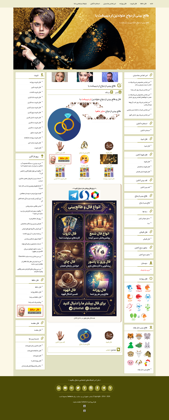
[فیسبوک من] (97, 388)
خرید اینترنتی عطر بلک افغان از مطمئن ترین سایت (32, 263)
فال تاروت (133, 3)
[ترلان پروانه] (85, 77)
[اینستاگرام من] (90, 388)
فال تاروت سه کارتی (34, 102)
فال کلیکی (146, 239)
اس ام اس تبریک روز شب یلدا (140, 89)
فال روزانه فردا (36, 360)
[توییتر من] (78, 388)
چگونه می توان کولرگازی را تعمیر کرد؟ (31, 172)
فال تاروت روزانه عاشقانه (32, 137)
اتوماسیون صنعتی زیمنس (32, 238)
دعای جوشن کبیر (144, 218)
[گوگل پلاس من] (71, 388)
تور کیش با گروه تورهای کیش (31, 228)
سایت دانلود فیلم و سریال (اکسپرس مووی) (33, 250)
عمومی (108, 350)
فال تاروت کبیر (36, 87)
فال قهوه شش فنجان (143, 171)
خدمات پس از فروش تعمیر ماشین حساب (31, 179)
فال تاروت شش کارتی (34, 117)
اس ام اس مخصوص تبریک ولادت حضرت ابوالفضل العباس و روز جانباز (140, 96)
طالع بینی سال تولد (143, 369)
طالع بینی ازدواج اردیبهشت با (102, 85)
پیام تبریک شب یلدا (34, 302)
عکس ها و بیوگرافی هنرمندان (31, 365)
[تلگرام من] (103, 388)
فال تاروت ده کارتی (34, 127)
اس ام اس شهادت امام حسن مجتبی (138, 109)
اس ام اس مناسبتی (109, 3)
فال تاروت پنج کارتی (34, 112)
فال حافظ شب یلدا (35, 297)
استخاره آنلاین (95, 3)
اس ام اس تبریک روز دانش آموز (139, 114)
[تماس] (84, 388)
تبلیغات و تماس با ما (80, 3)
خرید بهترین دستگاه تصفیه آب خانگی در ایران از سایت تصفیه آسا (32, 164)
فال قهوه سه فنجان (143, 166)
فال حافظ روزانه (36, 292)
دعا (148, 223)
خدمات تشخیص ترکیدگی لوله (31, 243)
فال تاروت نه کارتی (35, 122)
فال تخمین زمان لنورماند (33, 345)
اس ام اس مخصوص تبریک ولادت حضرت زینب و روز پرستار (140, 83)
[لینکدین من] (58, 388)
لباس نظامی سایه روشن (33, 206)
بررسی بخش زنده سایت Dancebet (30, 256)
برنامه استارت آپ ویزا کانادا (32, 233)
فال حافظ (143, 3)
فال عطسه (37, 330)
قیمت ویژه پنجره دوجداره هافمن (30, 193)
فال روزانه (123, 3)
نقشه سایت (77, 402)
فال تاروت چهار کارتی (34, 107)
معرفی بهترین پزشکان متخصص (31, 223)
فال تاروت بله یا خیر (34, 142)
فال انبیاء (147, 146)
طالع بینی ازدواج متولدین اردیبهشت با (122, 15)
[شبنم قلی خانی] (60, 77)
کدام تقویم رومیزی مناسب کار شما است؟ (31, 187)
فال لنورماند (37, 355)
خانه (151, 3)
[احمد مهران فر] (110, 77)
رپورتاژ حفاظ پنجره (35, 218)
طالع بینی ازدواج (108, 110)
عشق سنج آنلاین (144, 254)
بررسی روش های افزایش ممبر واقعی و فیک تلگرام (30, 270)
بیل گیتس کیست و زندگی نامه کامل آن (30, 200)
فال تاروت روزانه (35, 82)
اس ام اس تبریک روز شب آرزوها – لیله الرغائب (140, 103)
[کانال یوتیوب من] (65, 388)
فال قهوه (147, 161)
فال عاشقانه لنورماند (34, 350)
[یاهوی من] (110, 388)
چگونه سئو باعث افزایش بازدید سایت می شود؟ (31, 212)
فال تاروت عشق (35, 132)
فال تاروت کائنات (35, 92)
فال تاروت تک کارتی (34, 97)
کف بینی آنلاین (145, 187)
